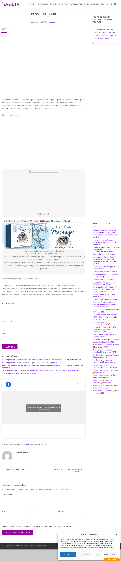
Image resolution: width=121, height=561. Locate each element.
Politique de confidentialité (35, 546)
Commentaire (7, 494)
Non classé (25, 444)
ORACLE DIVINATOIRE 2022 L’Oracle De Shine (105, 335)
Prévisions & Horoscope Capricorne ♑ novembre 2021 (105, 361)
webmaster (53, 22)
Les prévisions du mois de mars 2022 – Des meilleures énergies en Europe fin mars (105, 316)
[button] (116, 534)
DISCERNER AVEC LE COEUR (18, 470)
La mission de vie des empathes (105, 299)
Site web (60, 511)
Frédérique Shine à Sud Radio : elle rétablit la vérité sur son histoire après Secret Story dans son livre (41, 359)
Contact (64, 4)
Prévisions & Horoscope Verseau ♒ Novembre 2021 (106, 356)
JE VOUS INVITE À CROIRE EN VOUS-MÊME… (67, 470)
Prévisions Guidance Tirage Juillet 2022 (104, 295)
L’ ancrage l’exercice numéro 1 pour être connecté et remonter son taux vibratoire (105, 304)
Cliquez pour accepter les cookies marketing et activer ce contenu (43, 408)
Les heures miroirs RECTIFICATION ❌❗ (102, 323)
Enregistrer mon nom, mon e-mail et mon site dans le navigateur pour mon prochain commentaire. (37, 526)
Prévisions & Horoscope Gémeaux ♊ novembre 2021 (104, 381)
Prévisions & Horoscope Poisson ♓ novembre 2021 (106, 346)
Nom (3, 511)
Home (33, 4)
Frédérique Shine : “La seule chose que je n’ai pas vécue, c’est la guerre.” (29, 362)
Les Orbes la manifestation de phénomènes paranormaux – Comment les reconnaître (105, 289)
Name (4, 333)
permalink (44, 444)
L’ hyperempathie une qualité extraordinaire (19, 373)
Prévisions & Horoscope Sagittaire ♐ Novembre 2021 (105, 366)
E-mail (32, 511)
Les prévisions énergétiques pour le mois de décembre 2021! (106, 340)
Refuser (85, 554)
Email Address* (7, 321)
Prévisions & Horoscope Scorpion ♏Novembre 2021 (104, 351)
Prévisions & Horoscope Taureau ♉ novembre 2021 (106, 371)
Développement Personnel (84, 4)
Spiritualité (106, 4)
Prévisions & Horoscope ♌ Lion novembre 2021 (106, 392)
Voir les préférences (106, 554)
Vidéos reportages (47, 4)
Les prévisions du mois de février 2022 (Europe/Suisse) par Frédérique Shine (106, 329)
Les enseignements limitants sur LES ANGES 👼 (105, 275)
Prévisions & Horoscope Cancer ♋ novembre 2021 (105, 386)
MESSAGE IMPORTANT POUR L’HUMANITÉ (106, 310)
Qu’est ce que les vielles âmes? (105, 271)
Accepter (68, 554)
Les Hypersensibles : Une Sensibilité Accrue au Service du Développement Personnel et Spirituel (40, 370)
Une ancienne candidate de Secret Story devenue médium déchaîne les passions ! (104, 281)
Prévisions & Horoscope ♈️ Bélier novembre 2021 (104, 376)
